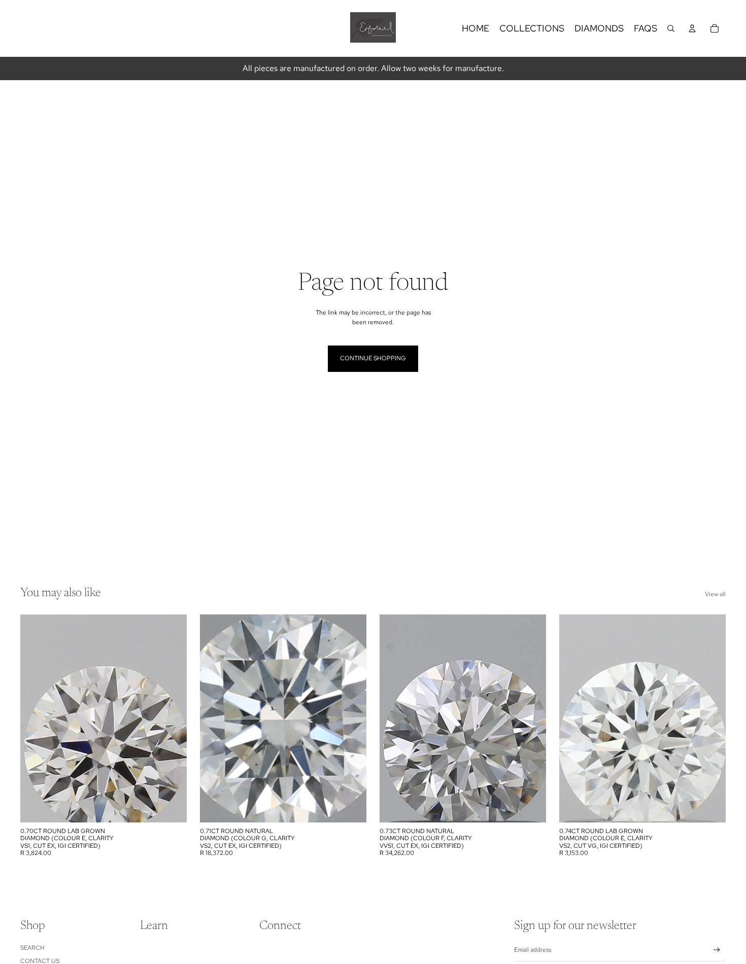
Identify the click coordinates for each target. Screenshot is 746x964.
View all (715, 594)
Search (32, 948)
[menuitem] (475, 28)
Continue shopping (373, 358)
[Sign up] (717, 950)
